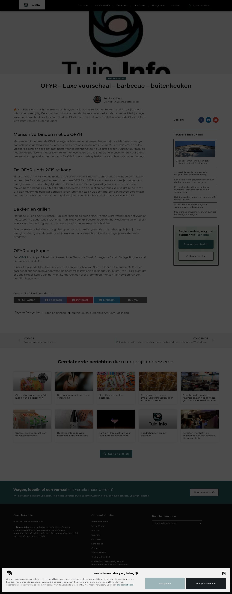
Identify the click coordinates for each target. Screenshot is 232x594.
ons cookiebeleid (125, 585)
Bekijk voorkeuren (206, 583)
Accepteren (165, 583)
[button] (224, 573)
